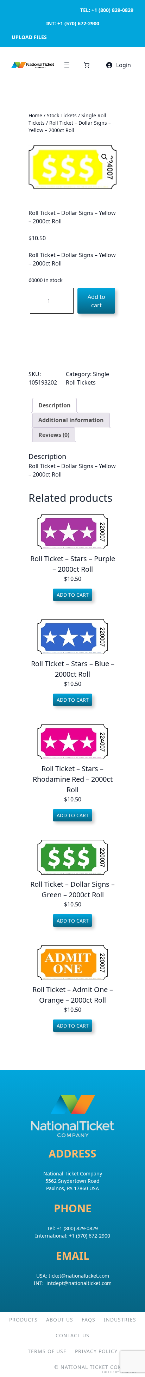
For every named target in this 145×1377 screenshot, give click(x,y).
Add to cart (96, 301)
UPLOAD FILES (29, 37)
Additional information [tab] (71, 420)
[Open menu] (67, 65)
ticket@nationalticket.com (79, 1275)
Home (35, 115)
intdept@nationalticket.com (79, 1283)
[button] (104, 157)
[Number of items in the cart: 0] (87, 65)
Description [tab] (54, 405)
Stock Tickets (62, 115)
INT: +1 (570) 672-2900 (72, 23)
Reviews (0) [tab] (53, 435)
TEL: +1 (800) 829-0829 (106, 10)
